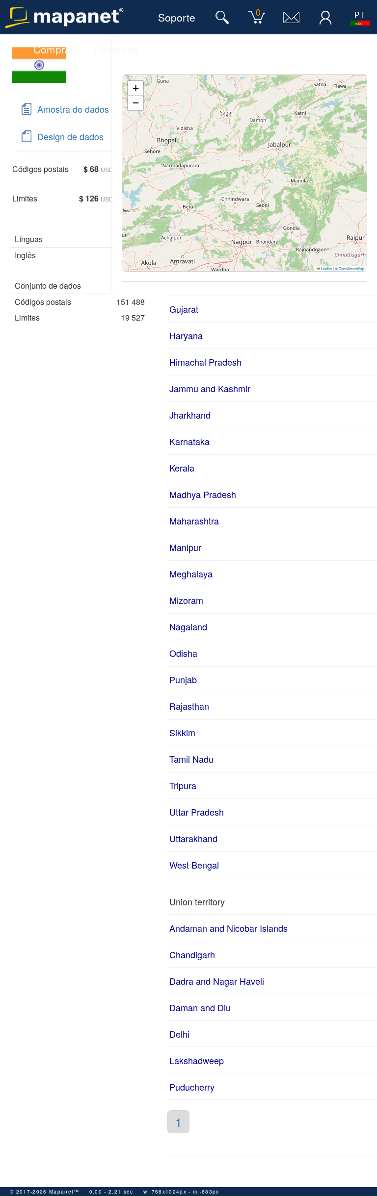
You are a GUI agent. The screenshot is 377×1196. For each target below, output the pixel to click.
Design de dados (70, 136)
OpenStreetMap (351, 268)
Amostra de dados (73, 108)
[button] (135, 88)
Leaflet (326, 268)
